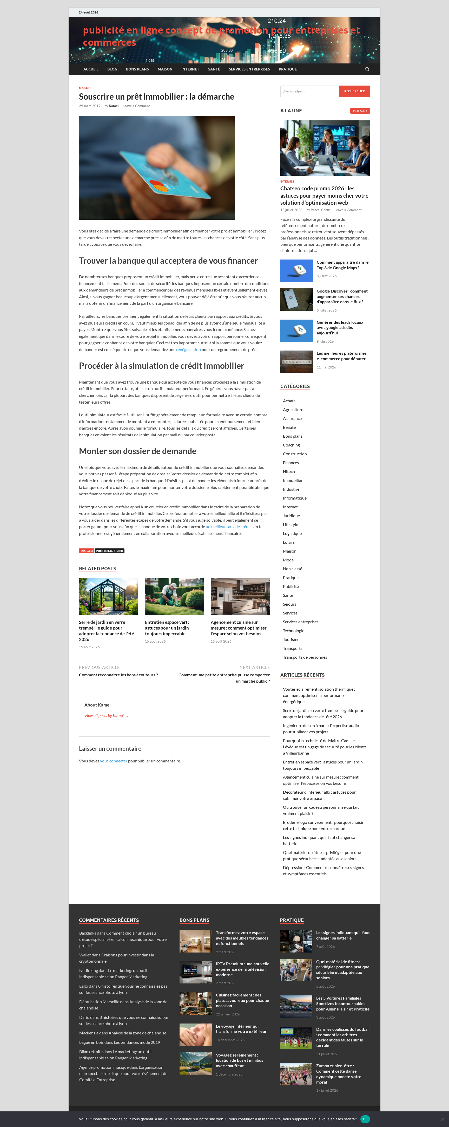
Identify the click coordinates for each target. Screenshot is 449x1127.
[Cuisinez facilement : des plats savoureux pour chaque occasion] (196, 995)
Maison (165, 69)
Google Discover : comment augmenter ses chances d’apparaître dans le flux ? (342, 296)
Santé (214, 69)
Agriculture (293, 409)
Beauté (289, 427)
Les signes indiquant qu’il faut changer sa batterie (343, 935)
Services (290, 612)
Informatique (295, 497)
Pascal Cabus (321, 210)
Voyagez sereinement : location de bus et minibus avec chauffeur (239, 1060)
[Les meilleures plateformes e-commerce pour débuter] (296, 353)
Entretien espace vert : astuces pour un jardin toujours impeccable (167, 627)
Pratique (288, 69)
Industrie (291, 489)
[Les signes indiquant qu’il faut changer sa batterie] (296, 932)
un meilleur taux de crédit (228, 526)
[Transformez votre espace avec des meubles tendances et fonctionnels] (196, 932)
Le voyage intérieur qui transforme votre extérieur (241, 1029)
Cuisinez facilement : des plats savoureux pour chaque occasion (242, 1000)
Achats (289, 400)
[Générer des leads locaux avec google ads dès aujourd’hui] (296, 322)
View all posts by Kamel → (106, 715)
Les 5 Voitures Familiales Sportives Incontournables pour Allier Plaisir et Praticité (343, 1003)
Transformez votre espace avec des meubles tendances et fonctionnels (242, 938)
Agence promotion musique (104, 1067)
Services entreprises (249, 69)
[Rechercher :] (325, 91)
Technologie (293, 630)
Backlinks (87, 932)
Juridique (291, 515)
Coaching (291, 444)
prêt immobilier (109, 551)
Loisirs (289, 542)
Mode (288, 559)
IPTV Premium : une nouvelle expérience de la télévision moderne (242, 969)
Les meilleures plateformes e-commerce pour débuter (342, 356)
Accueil (90, 69)
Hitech (289, 471)
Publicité (291, 586)
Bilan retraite (91, 1051)
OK (365, 1119)
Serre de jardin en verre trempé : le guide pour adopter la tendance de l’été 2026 (106, 630)
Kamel (114, 106)
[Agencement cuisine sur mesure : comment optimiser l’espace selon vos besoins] (240, 598)
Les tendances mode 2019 (137, 1042)
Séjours (289, 603)
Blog (112, 69)
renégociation (188, 349)
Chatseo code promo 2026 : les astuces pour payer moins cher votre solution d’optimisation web (324, 195)
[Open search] (367, 69)
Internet (190, 69)
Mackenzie (88, 1032)
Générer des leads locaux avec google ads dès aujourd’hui (340, 327)
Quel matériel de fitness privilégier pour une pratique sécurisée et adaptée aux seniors (342, 969)
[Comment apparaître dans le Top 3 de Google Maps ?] (296, 262)
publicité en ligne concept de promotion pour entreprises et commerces (221, 36)
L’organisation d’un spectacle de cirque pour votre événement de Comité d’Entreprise (123, 1073)
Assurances (293, 418)
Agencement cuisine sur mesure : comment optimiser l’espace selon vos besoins (239, 627)
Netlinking (88, 970)
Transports (292, 648)
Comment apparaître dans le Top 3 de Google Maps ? (343, 265)
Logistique (292, 533)
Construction (295, 453)
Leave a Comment (136, 106)
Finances (291, 462)
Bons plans (137, 69)
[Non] (442, 1119)
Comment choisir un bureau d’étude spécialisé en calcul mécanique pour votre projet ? (123, 939)
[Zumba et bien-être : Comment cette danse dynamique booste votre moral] (296, 1066)
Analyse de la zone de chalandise (137, 1032)
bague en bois (91, 1042)
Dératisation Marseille (99, 1001)
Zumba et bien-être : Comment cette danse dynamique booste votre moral (338, 1073)
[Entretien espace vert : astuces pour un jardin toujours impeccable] (174, 598)
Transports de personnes (305, 657)
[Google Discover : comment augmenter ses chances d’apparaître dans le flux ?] (296, 291)
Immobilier (292, 480)
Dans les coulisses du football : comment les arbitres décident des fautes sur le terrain (342, 1037)
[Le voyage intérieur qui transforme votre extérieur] (196, 1026)
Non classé (292, 568)
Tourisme (291, 639)
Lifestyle (290, 524)
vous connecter (113, 760)
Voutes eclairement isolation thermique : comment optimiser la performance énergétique (319, 695)
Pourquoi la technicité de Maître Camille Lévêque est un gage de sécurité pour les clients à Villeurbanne (325, 746)
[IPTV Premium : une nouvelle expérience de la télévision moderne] (196, 964)
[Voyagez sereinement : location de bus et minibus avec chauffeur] (196, 1055)
